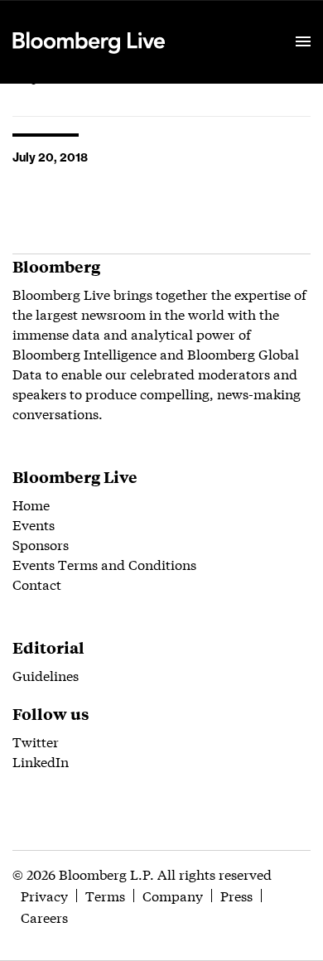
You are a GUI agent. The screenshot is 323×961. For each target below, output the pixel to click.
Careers (44, 916)
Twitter (35, 741)
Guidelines (45, 674)
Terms (105, 895)
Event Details (217, 21)
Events (33, 524)
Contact (36, 583)
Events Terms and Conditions (104, 563)
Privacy (44, 895)
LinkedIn (40, 760)
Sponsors (40, 543)
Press (236, 895)
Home (31, 504)
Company (172, 895)
